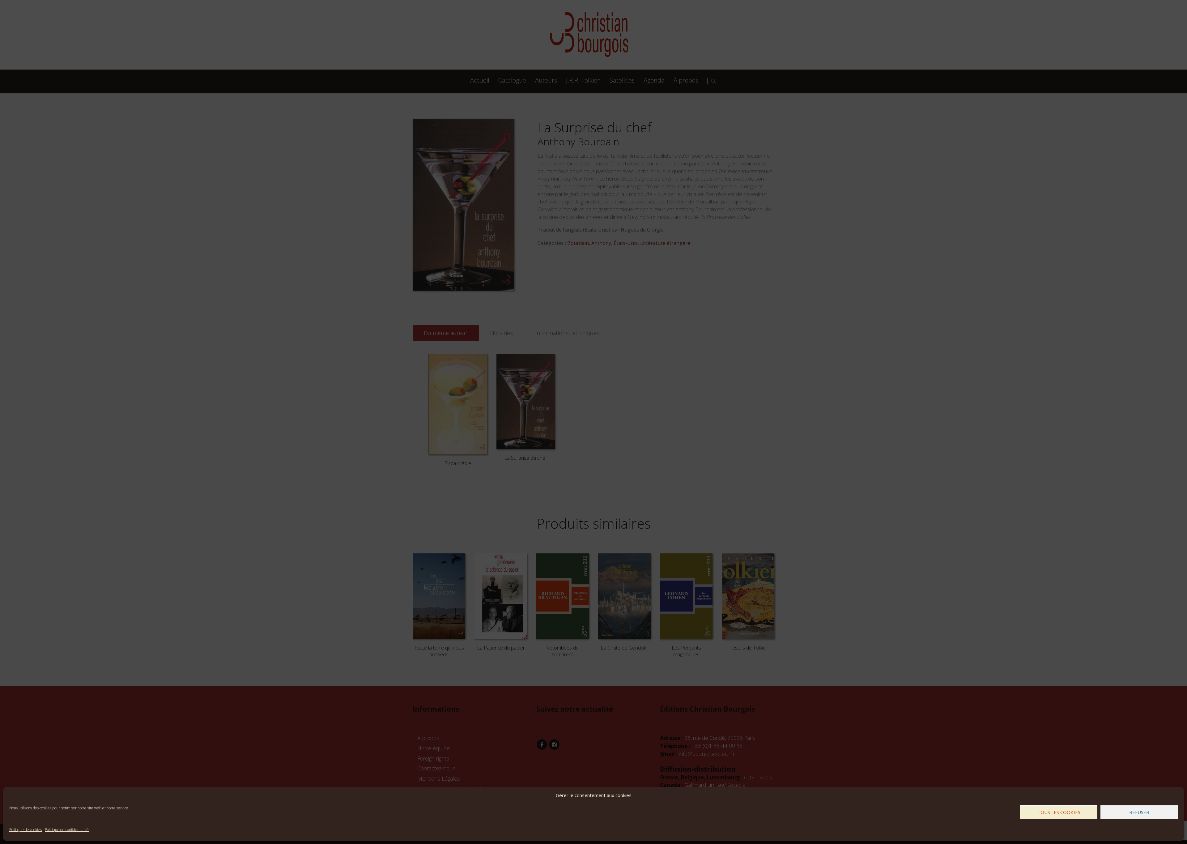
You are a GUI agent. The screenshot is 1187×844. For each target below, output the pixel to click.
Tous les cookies (1058, 812)
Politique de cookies (25, 829)
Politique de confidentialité (67, 829)
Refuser (1139, 812)
